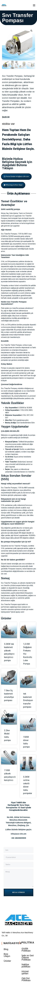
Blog (6, 949)
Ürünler (6, 618)
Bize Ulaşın (7, 955)
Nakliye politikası (26, 965)
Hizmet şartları (25, 972)
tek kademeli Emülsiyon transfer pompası (28, 700)
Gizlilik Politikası (26, 949)
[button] (34, 5)
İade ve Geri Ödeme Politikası (28, 957)
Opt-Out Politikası (26, 979)
